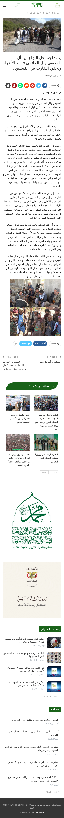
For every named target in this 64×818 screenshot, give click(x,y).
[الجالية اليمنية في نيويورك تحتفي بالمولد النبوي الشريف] (46, 442)
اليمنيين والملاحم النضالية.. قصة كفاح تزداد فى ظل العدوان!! (15, 365)
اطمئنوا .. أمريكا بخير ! (49, 361)
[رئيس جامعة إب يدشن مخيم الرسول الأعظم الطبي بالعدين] (18, 403)
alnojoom (39, 813)
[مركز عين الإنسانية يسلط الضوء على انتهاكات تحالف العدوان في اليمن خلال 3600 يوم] (54, 686)
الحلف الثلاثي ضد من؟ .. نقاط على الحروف (35, 720)
